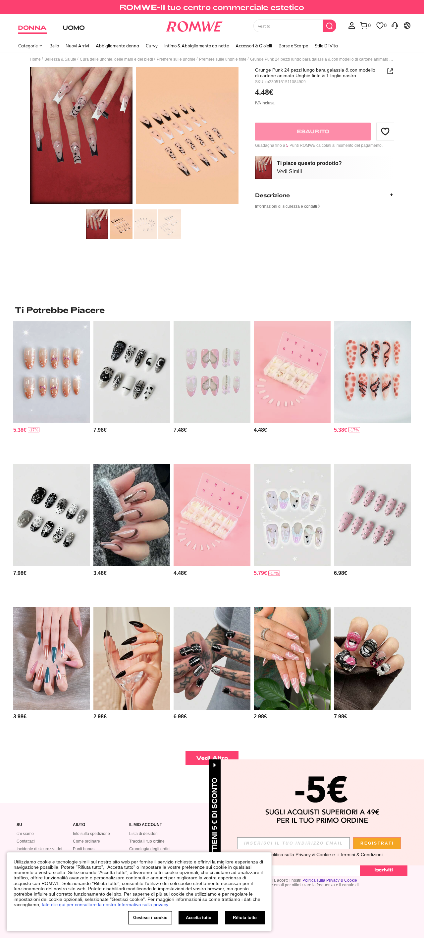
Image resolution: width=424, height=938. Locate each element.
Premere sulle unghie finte (222, 59)
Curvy (152, 45)
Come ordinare (86, 841)
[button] (385, 131)
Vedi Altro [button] (212, 757)
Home (35, 59)
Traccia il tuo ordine (147, 841)
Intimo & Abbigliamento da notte (196, 45)
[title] (212, 309)
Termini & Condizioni (361, 854)
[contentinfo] (19, 429)
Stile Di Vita (326, 45)
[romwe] (194, 25)
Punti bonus (83, 849)
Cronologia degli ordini (150, 849)
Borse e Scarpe (293, 45)
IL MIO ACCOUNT (145, 825)
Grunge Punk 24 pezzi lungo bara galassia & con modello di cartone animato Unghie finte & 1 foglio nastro (315, 72)
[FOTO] (134, 136)
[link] (212, 8)
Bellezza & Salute (60, 59)
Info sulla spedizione (91, 833)
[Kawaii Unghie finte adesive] (292, 515)
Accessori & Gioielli (254, 45)
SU (19, 825)
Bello (54, 45)
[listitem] (51, 390)
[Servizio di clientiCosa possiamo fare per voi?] (395, 25)
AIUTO (79, 825)
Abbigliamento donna (117, 45)
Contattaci (26, 841)
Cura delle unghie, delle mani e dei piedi (116, 59)
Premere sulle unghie (176, 59)
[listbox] (351, 25)
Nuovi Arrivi (77, 45)
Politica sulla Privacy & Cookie (329, 880)
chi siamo (25, 833)
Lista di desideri (143, 833)
